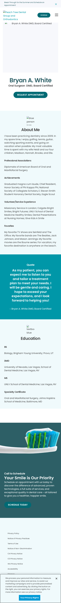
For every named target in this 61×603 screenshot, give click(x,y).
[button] (56, 15)
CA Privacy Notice (15, 553)
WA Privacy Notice (15, 564)
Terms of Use (13, 543)
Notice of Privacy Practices (19, 538)
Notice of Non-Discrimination (20, 548)
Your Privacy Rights (29, 597)
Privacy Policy (13, 533)
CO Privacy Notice (15, 558)
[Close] (56, 578)
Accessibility (13, 569)
